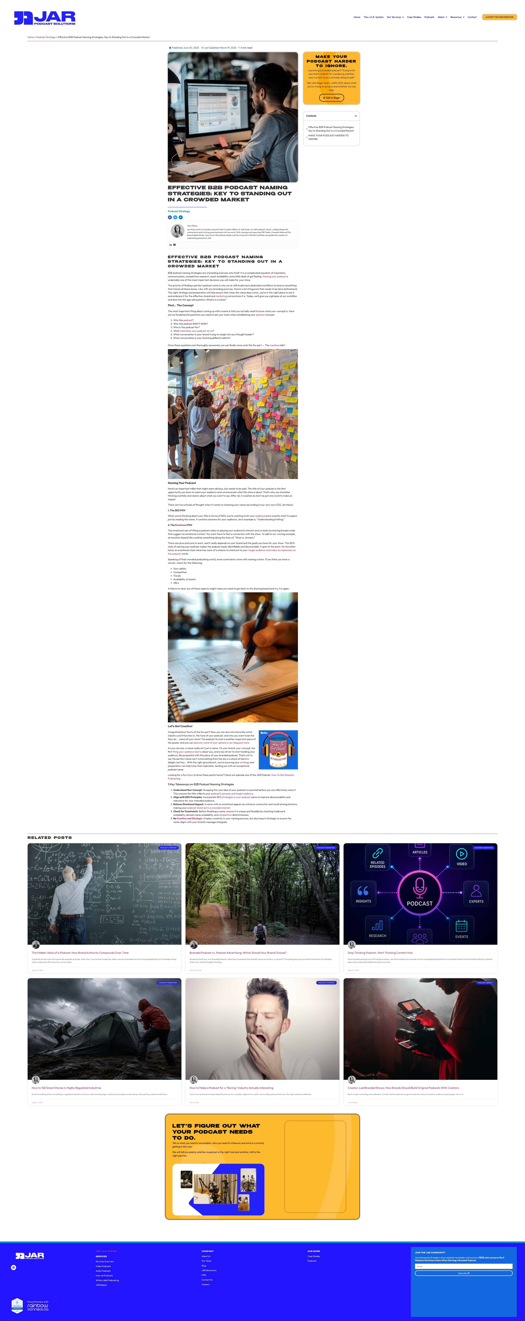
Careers (206, 1284)
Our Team (206, 1260)
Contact (472, 17)
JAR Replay (101, 1285)
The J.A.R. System (374, 17)
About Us (206, 1256)
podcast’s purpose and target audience (232, 793)
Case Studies (414, 17)
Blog (204, 1265)
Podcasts (429, 17)
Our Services (394, 17)
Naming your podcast (274, 276)
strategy (244, 762)
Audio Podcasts (103, 1270)
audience (260, 515)
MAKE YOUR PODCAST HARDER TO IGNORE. (328, 137)
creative (274, 345)
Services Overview (105, 1261)
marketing (221, 296)
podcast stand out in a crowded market (208, 807)
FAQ (204, 1275)
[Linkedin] (170, 245)
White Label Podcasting (107, 1280)
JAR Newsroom (209, 1270)
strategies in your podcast (236, 797)
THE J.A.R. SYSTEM (106, 1251)
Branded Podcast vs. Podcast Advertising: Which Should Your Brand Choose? (238, 952)
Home (357, 17)
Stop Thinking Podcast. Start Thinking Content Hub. (380, 952)
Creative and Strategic (189, 818)
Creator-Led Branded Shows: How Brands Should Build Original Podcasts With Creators (403, 1088)
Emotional (181, 525)
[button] (170, 217)
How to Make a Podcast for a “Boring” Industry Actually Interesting (231, 1088)
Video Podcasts (103, 1266)
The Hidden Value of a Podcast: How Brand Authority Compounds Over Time (80, 952)
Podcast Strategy (46, 37)
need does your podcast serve (196, 330)
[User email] (174, 245)
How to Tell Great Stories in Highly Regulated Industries (66, 1088)
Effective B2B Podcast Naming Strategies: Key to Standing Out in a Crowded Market (331, 129)
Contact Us (207, 1279)
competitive (225, 814)
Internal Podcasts (104, 1275)
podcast (260, 314)
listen (190, 775)
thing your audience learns (187, 751)
